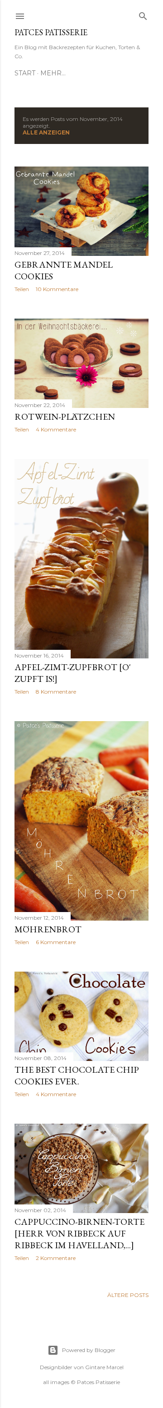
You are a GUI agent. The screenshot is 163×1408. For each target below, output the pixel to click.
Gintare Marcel (104, 1367)
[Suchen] (143, 14)
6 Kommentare (56, 942)
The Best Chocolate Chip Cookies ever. (76, 1075)
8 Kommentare (56, 691)
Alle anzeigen (46, 132)
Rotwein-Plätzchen (64, 416)
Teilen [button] (21, 289)
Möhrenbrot (48, 929)
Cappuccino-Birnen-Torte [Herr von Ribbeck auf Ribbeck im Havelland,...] (79, 1233)
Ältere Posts (128, 1295)
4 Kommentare (56, 429)
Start (24, 73)
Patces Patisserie (50, 32)
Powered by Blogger (88, 1350)
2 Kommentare (56, 1258)
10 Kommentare (57, 289)
